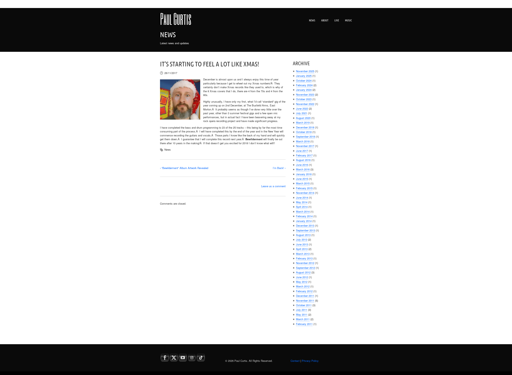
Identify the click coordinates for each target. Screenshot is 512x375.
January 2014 (304, 221)
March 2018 (303, 141)
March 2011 (303, 319)
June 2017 (302, 151)
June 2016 (302, 165)
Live (336, 20)
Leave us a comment (273, 186)
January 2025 (304, 76)
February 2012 (304, 291)
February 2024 (304, 85)
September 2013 (305, 230)
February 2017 (304, 155)
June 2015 (302, 179)
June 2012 (302, 277)
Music (348, 20)
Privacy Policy (310, 361)
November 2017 (305, 146)
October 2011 (304, 305)
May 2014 (301, 202)
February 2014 (304, 216)
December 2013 (305, 225)
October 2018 (304, 132)
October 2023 (304, 99)
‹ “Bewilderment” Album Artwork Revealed (184, 168)
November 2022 (305, 104)
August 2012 (303, 272)
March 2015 (303, 183)
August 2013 (303, 235)
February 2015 (304, 188)
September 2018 (305, 136)
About (324, 20)
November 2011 (305, 300)
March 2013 (303, 254)
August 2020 (303, 118)
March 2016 (303, 169)
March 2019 (303, 122)
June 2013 (302, 244)
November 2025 (305, 71)
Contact (295, 361)
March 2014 (303, 211)
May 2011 (301, 314)
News (312, 20)
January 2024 (304, 90)
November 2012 (305, 263)
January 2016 (304, 174)
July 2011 (301, 310)
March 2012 (303, 286)
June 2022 (302, 108)
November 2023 (305, 94)
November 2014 (305, 193)
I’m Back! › (279, 168)
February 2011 (304, 324)
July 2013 (301, 239)
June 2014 (302, 197)
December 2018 (305, 127)
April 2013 (302, 249)
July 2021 (301, 113)
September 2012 (305, 268)
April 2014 (302, 207)
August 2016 (303, 160)
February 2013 (304, 258)
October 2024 (304, 80)
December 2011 (305, 296)
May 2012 (301, 282)
